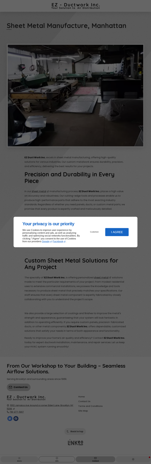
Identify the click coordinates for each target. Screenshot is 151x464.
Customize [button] (94, 232)
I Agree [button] (117, 232)
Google (46, 241)
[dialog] (75, 232)
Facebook (58, 241)
